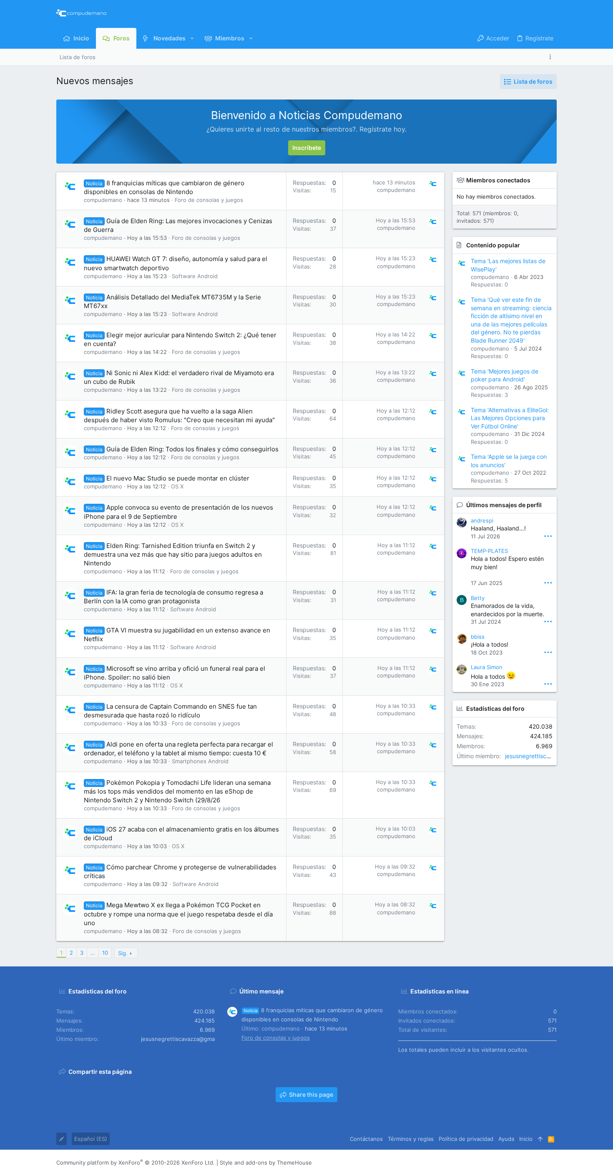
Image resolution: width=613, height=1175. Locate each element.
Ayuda (506, 1138)
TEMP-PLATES (489, 551)
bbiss (478, 636)
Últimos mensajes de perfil (504, 504)
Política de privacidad (466, 1138)
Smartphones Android (200, 761)
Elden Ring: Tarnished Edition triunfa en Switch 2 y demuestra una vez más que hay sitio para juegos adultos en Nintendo (173, 554)
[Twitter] (540, 1163)
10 (105, 952)
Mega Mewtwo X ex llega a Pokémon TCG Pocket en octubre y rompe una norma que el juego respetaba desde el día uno (178, 913)
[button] (192, 38)
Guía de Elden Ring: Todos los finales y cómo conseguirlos (192, 449)
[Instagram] (515, 1163)
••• (548, 536)
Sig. (123, 953)
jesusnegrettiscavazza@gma (544, 755)
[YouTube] (553, 1163)
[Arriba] (540, 1139)
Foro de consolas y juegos (209, 200)
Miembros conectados (498, 180)
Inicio (526, 1138)
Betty (478, 598)
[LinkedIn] (528, 1163)
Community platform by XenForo (135, 1162)
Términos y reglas (411, 1138)
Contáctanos (366, 1138)
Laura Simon (486, 667)
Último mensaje (261, 991)
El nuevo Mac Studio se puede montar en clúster (177, 478)
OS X (177, 486)
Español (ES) (90, 1138)
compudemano (103, 200)
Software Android (195, 276)
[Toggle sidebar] (552, 56)
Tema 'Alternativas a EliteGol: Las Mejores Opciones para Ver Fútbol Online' (510, 418)
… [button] (92, 952)
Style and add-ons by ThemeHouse (266, 1162)
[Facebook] (503, 1163)
